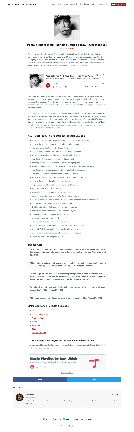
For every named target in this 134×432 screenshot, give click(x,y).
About (59, 4)
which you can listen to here (38, 348)
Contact (100, 4)
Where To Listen (118, 4)
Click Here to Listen (67, 373)
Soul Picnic (73, 4)
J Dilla (34, 329)
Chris (34, 311)
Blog (93, 4)
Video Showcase (84, 4)
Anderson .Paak (38, 318)
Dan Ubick (30, 395)
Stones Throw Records (40, 314)
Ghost (71, 426)
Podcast (65, 4)
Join (106, 4)
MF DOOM (36, 325)
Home (53, 4)
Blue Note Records (39, 333)
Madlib (34, 322)
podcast (71, 48)
